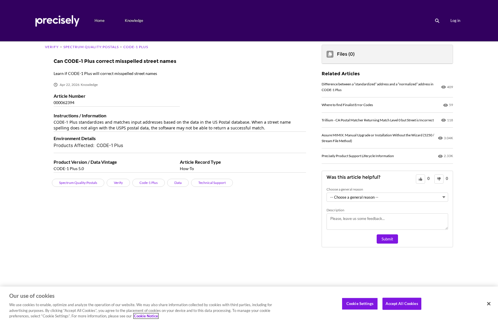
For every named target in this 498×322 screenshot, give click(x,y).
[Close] (488, 303)
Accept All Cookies (402, 303)
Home (100, 20)
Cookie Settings (359, 303)
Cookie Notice (146, 316)
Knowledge (134, 20)
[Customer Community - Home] (57, 20)
